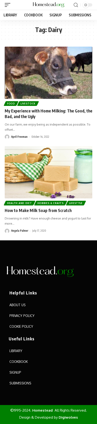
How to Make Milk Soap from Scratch (38, 210)
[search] (76, 5)
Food (11, 103)
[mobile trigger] (9, 5)
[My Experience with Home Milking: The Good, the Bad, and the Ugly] (48, 73)
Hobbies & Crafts (50, 203)
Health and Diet (19, 203)
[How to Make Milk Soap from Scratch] (48, 172)
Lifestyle (76, 203)
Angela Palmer (19, 230)
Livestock (28, 103)
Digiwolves (68, 417)
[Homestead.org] (48, 5)
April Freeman (19, 136)
